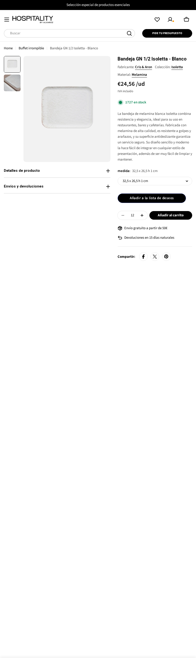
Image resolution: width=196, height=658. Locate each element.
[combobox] (69, 33)
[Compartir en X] (155, 256)
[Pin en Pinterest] (166, 256)
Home (8, 48)
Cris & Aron (143, 67)
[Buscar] (129, 33)
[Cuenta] (171, 19)
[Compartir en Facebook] (143, 256)
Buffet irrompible (31, 48)
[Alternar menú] (7, 19)
